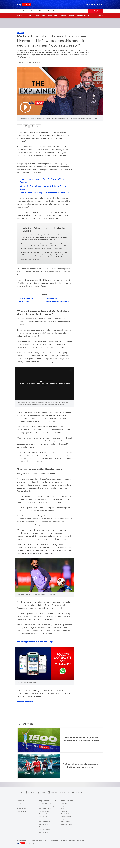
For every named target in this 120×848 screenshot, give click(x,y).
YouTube (66, 792)
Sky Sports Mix (43, 832)
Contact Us (80, 840)
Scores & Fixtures (46, 15)
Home (19, 11)
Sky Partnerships (66, 816)
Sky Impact (64, 819)
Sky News (64, 806)
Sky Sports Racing (44, 829)
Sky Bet (48, 11)
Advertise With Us (66, 824)
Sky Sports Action (44, 821)
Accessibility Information (67, 840)
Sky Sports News (44, 824)
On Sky (90, 15)
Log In (100, 4)
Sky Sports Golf (43, 813)
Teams (71, 15)
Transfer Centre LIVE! (52, 179)
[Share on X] (26, 126)
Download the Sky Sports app (57, 193)
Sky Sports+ (42, 826)
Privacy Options (53, 840)
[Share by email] (38, 126)
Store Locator (65, 821)
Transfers (63, 15)
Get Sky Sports (90, 4)
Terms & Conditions (23, 840)
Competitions (80, 15)
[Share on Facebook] (19, 126)
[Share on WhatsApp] (32, 126)
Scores (33, 11)
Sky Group (64, 811)
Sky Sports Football (45, 808)
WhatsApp (78, 792)
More (54, 11)
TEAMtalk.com (21, 808)
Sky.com (64, 803)
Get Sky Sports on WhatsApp (31, 193)
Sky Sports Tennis (44, 819)
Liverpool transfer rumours (31, 179)
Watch (41, 11)
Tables (56, 15)
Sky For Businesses (66, 813)
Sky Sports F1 (43, 816)
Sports (25, 11)
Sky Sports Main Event (45, 803)
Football (21, 15)
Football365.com (22, 811)
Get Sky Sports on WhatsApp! (35, 641)
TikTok (43, 792)
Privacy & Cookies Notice (38, 840)
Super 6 (19, 806)
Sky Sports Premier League (47, 806)
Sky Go (63, 808)
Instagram (54, 792)
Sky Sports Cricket (44, 811)
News (31, 15)
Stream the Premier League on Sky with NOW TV (39, 186)
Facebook (31, 792)
